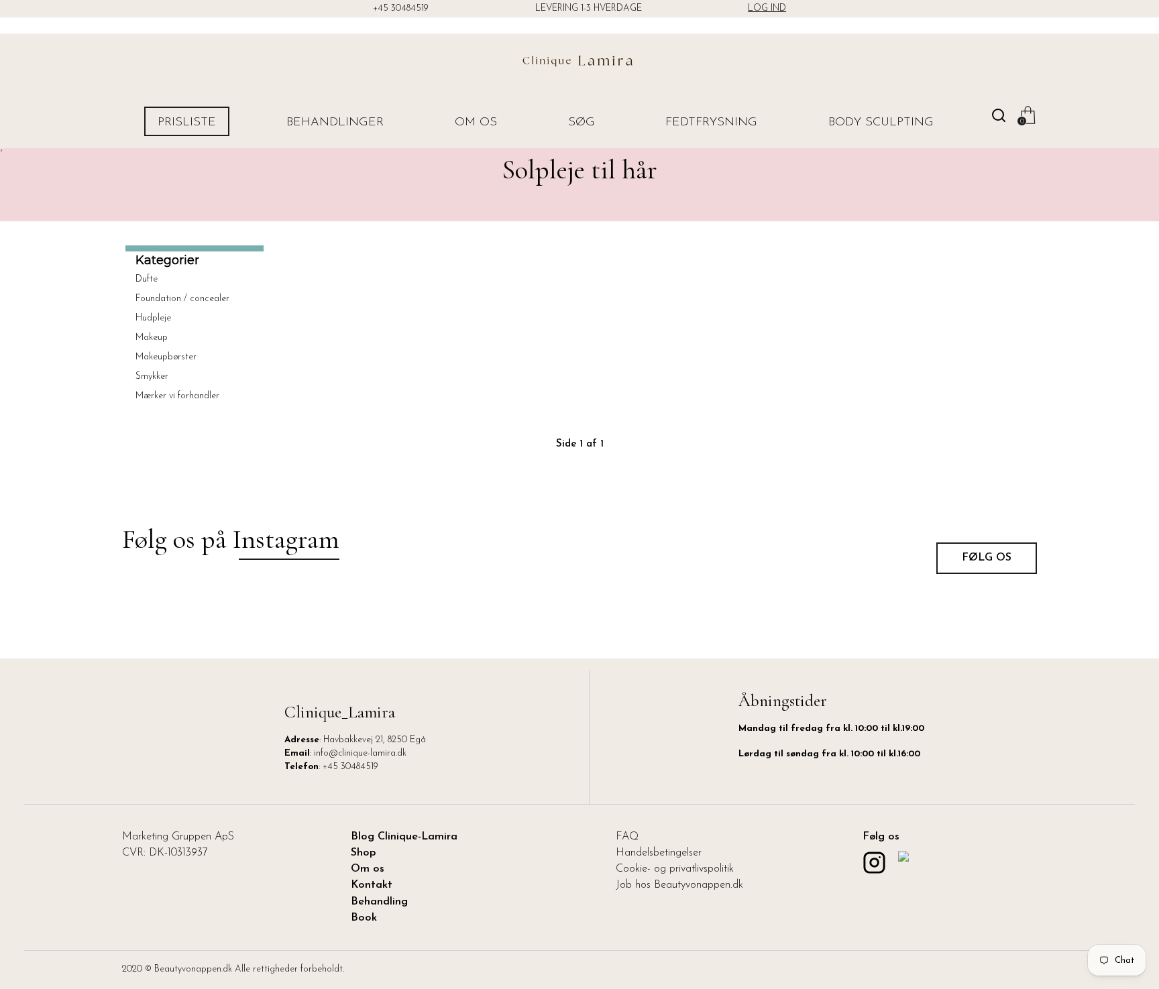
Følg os (986, 557)
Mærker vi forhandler (177, 396)
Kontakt (371, 885)
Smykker (151, 376)
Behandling (379, 901)
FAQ (627, 836)
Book (364, 918)
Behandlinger (335, 123)
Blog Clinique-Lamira (404, 836)
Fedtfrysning (711, 123)
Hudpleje (153, 318)
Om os (476, 123)
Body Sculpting (881, 123)
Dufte (146, 279)
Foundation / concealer (182, 299)
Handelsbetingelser (659, 853)
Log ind (767, 8)
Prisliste (187, 123)
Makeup (151, 338)
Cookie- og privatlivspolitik (675, 869)
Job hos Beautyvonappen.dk (679, 885)
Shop (363, 853)
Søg (581, 123)
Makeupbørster (166, 357)
